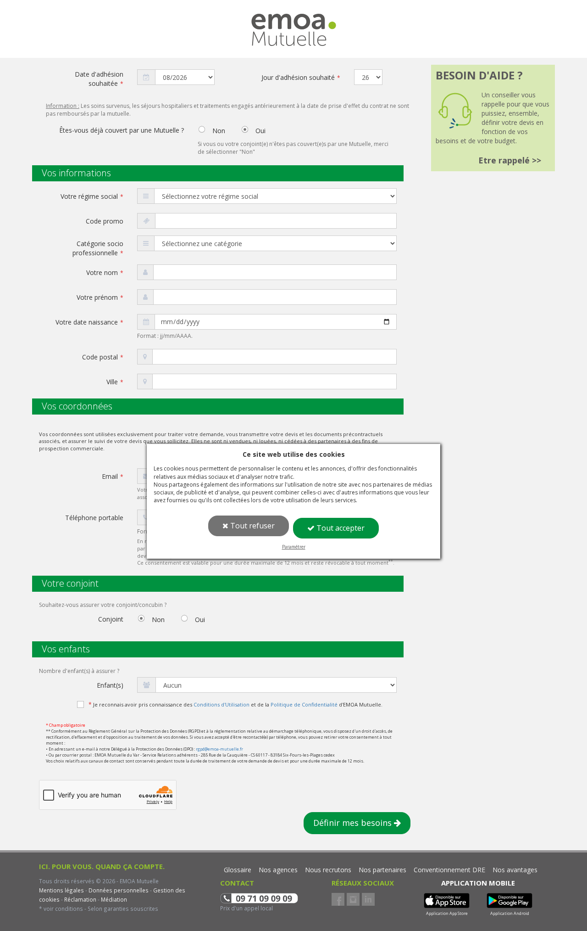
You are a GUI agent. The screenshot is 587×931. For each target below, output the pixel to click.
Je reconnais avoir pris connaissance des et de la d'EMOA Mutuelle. (235, 704)
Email (112, 476)
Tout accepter (340, 528)
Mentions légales (61, 890)
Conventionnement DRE (449, 869)
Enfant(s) (110, 685)
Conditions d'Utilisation (221, 704)
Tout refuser (251, 526)
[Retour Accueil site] (293, 22)
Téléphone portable (94, 517)
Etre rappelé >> (509, 160)
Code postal (102, 357)
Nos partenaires (382, 869)
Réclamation (79, 899)
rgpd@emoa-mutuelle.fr (219, 749)
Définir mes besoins (353, 822)
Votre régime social (92, 196)
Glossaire (237, 869)
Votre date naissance (89, 322)
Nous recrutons (328, 869)
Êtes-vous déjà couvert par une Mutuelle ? (121, 130)
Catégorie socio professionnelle (97, 248)
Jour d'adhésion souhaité (300, 77)
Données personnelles (119, 890)
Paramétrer (293, 547)
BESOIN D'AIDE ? (479, 75)
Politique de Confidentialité (304, 704)
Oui (260, 131)
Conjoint (110, 619)
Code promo (104, 221)
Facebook (338, 899)
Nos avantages (515, 869)
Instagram (353, 899)
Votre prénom (100, 297)
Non (217, 131)
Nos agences (278, 869)
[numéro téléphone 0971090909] (259, 897)
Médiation (113, 899)
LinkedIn (368, 899)
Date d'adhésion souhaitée (99, 79)
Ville (114, 381)
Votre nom (104, 272)
